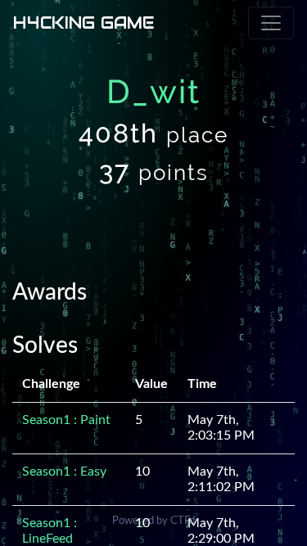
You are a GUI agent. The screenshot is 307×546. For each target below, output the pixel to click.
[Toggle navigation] (271, 23)
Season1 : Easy (64, 471)
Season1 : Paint (66, 419)
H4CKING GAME (83, 23)
